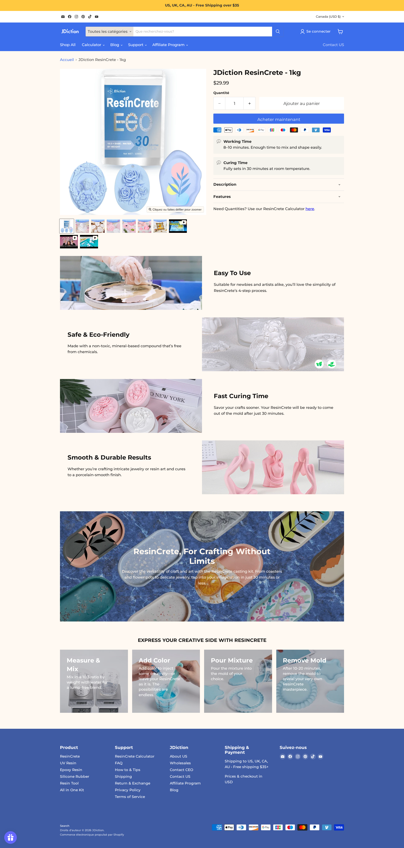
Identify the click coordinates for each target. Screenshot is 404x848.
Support (136, 44)
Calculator (92, 44)
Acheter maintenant (278, 119)
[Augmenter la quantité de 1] (249, 103)
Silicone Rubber (74, 776)
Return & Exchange (132, 783)
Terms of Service (130, 797)
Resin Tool (69, 783)
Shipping (123, 776)
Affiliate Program (169, 44)
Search (64, 825)
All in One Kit (72, 790)
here (310, 209)
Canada (328, 17)
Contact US (333, 44)
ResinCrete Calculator (134, 756)
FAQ (118, 763)
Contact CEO (181, 770)
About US (178, 756)
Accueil (67, 60)
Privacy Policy (128, 790)
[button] (67, 226)
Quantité (221, 93)
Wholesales (180, 763)
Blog (115, 44)
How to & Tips (127, 770)
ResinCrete (70, 756)
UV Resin (68, 763)
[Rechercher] (277, 31)
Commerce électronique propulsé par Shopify (92, 834)
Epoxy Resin (71, 770)
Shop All (68, 44)
